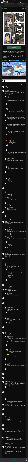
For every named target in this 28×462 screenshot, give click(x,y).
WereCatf (12, 135)
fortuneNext (11, 264)
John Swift (11, 198)
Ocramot (13, 141)
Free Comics (23, 3)
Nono (10, 97)
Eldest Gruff (12, 323)
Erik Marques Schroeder (13, 167)
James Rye (11, 294)
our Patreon (15, 51)
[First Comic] (2, 60)
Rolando (12, 179)
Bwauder (11, 230)
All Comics (26, 3)
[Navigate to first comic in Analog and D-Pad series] (2, 8)
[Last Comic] (25, 60)
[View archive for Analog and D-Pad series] (14, 47)
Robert (10, 308)
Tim (7, 263)
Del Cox (12, 109)
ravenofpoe (12, 313)
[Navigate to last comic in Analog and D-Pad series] (25, 8)
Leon (10, 337)
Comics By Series (12, 3)
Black (10, 420)
